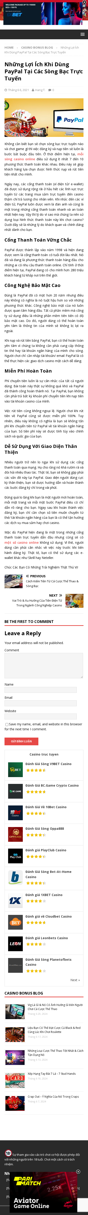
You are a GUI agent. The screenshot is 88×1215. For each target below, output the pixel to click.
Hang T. (40, 90)
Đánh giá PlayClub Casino (45, 850)
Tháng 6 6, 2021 (18, 90)
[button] (82, 34)
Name (9, 684)
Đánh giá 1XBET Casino (44, 895)
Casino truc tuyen (44, 754)
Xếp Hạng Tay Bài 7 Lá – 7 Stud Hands (52, 1074)
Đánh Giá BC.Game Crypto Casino (52, 785)
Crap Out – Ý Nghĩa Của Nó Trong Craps (53, 1097)
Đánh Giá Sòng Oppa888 (44, 828)
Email (8, 697)
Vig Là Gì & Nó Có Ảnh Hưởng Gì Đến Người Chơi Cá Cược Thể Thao (55, 1007)
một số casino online (22, 542)
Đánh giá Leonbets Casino (46, 938)
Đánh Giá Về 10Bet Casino (46, 807)
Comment (12, 650)
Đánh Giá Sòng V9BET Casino (48, 764)
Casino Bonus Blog (24, 993)
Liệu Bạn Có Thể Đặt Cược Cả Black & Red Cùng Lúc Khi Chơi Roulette (54, 1030)
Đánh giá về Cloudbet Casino (48, 916)
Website (10, 711)
